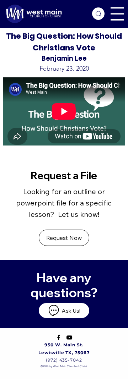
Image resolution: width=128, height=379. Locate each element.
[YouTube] (69, 337)
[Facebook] (58, 337)
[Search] (98, 13)
